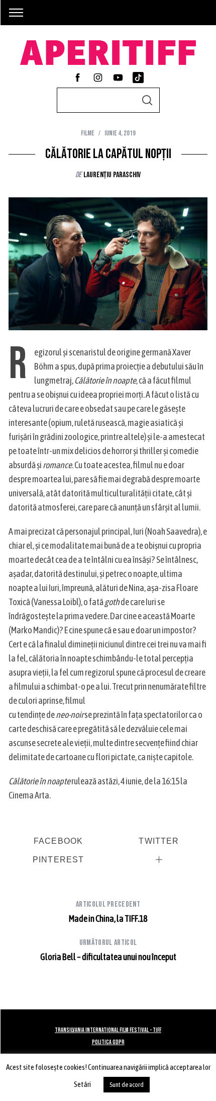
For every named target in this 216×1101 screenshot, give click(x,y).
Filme (87, 133)
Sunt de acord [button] (127, 1084)
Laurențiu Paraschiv (112, 175)
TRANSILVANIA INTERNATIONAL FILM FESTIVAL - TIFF (108, 1030)
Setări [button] (82, 1084)
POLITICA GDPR (108, 1042)
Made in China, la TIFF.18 (108, 912)
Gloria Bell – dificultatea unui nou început (108, 950)
